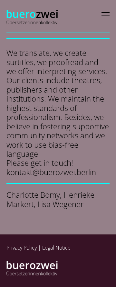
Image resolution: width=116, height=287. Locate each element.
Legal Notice (56, 247)
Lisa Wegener (60, 204)
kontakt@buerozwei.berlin (51, 172)
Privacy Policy (21, 247)
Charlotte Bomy (33, 194)
